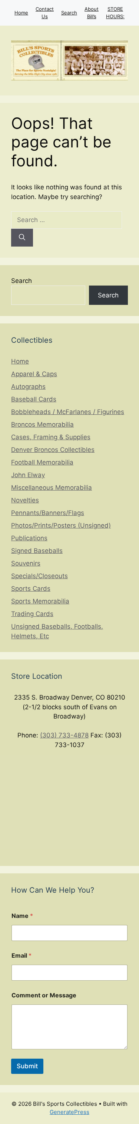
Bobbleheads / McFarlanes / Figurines (67, 412)
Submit (27, 1066)
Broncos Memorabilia (42, 424)
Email (21, 955)
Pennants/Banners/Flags (47, 513)
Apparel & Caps (34, 374)
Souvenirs (25, 563)
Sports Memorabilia (40, 601)
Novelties (25, 500)
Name (22, 915)
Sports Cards (30, 588)
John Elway (28, 475)
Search (69, 13)
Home (21, 13)
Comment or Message (43, 995)
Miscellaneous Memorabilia (51, 487)
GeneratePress (69, 1111)
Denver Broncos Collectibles (53, 449)
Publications (29, 538)
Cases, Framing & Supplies (50, 437)
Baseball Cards (33, 399)
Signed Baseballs (37, 550)
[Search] (22, 238)
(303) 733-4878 (64, 735)
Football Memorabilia (42, 462)
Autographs (28, 386)
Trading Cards (32, 614)
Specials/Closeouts (39, 576)
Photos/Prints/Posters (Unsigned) (61, 525)
